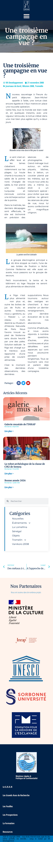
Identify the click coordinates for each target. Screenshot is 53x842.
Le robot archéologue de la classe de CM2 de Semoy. (25, 465)
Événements (19, 522)
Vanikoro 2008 (20, 544)
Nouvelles (18, 518)
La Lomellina (19, 527)
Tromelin (39, 86)
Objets (16, 535)
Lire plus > (9, 431)
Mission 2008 (28, 86)
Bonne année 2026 (15, 480)
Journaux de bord (13, 86)
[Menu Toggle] (26, 16)
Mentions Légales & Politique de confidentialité (26, 777)
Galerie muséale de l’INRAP (20, 424)
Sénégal (16, 531)
